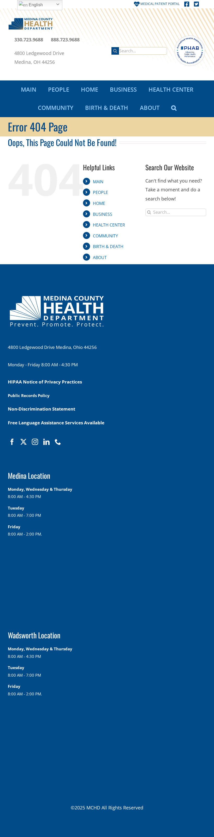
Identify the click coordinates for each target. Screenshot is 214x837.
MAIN (98, 182)
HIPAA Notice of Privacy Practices (45, 382)
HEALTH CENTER (109, 225)
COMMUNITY (105, 236)
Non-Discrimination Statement (41, 409)
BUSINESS (102, 214)
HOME (99, 203)
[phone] (58, 442)
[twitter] (23, 442)
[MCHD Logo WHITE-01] (57, 298)
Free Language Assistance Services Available (56, 423)
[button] (173, 108)
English (35, 5)
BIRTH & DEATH (108, 246)
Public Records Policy (29, 395)
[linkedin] (46, 442)
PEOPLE (100, 192)
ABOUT (100, 257)
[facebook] (12, 442)
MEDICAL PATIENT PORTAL (160, 4)
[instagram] (35, 442)
